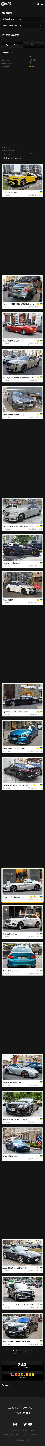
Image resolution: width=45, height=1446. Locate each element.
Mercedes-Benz (9, 526)
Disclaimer (22, 1440)
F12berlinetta (14, 897)
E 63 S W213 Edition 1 (24, 304)
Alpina (5, 712)
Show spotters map (13, 158)
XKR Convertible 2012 (17, 1268)
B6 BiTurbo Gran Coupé (18, 712)
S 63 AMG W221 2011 (24, 526)
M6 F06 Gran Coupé (15, 341)
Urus (15, 192)
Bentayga (13, 934)
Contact (28, 1408)
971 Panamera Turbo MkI (20, 785)
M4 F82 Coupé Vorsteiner (17, 748)
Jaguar (5, 1268)
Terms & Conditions (15, 1434)
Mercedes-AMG (9, 304)
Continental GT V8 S (18, 1119)
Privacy (34, 1434)
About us (14, 1408)
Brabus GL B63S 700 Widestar (27, 1305)
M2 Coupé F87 (13, 971)
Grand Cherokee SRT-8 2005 (18, 1341)
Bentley (6, 378)
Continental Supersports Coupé (22, 378)
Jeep (4, 1341)
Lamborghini (8, 192)
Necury (7, 195)
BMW (5, 341)
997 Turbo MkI (15, 1082)
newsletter (22, 1413)
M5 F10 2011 (12, 1156)
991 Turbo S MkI (16, 563)
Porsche (6, 563)
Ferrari (5, 897)
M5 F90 (10, 600)
